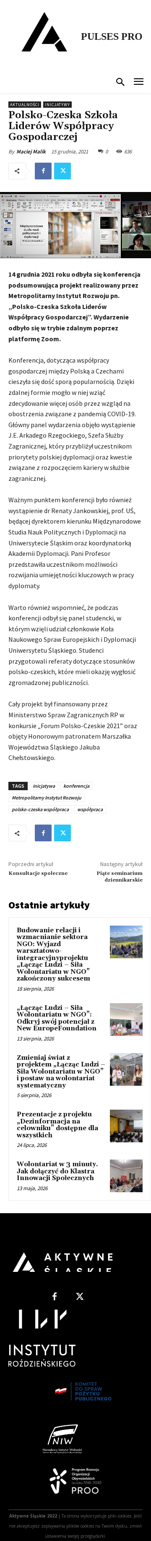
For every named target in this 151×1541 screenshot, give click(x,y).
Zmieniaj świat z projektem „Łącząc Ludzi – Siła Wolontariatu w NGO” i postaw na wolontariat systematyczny (61, 1072)
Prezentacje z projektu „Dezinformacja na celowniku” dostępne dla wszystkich (57, 1124)
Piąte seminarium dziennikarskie (119, 876)
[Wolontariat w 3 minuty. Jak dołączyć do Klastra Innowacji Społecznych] (126, 1176)
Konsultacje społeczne (38, 873)
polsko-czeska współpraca (40, 809)
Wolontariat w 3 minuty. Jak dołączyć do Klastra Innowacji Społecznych (57, 1171)
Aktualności (24, 104)
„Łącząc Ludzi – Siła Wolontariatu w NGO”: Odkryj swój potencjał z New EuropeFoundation (56, 1018)
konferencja (76, 786)
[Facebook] (43, 171)
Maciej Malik (31, 151)
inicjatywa (44, 786)
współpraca (90, 809)
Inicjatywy (57, 104)
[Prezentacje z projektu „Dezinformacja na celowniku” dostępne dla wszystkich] (126, 1126)
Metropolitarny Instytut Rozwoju (46, 797)
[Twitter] (62, 171)
